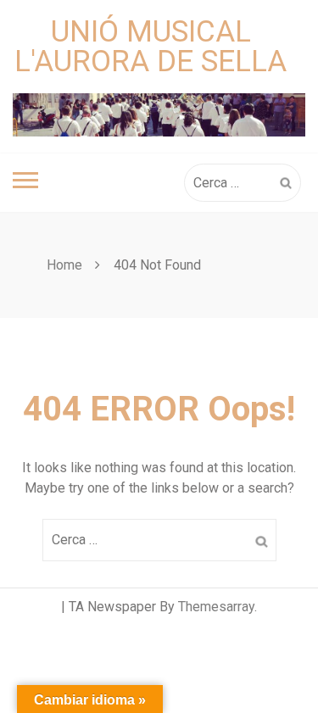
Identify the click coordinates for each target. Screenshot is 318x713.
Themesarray (216, 607)
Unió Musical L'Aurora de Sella (150, 46)
